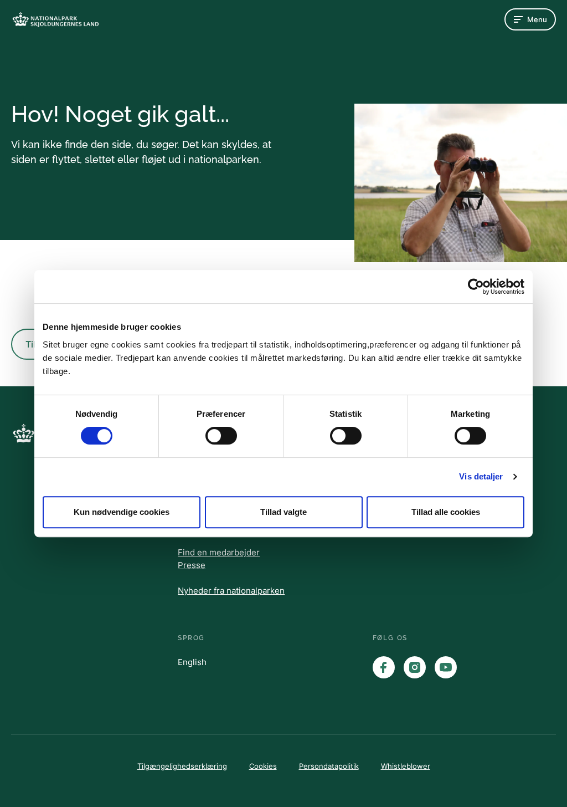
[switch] (221, 436)
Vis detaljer (481, 476)
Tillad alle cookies (445, 512)
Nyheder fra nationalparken (231, 590)
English (192, 662)
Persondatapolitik (329, 766)
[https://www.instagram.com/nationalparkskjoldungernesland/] (415, 667)
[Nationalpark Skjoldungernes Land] (55, 20)
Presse (191, 565)
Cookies (263, 766)
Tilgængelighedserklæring (182, 766)
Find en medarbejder (219, 552)
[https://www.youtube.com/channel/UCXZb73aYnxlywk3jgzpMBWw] (446, 667)
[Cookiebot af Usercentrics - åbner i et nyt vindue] (475, 286)
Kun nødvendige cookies (121, 512)
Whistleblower (405, 766)
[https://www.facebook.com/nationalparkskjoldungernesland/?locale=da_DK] (384, 667)
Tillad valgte (283, 512)
